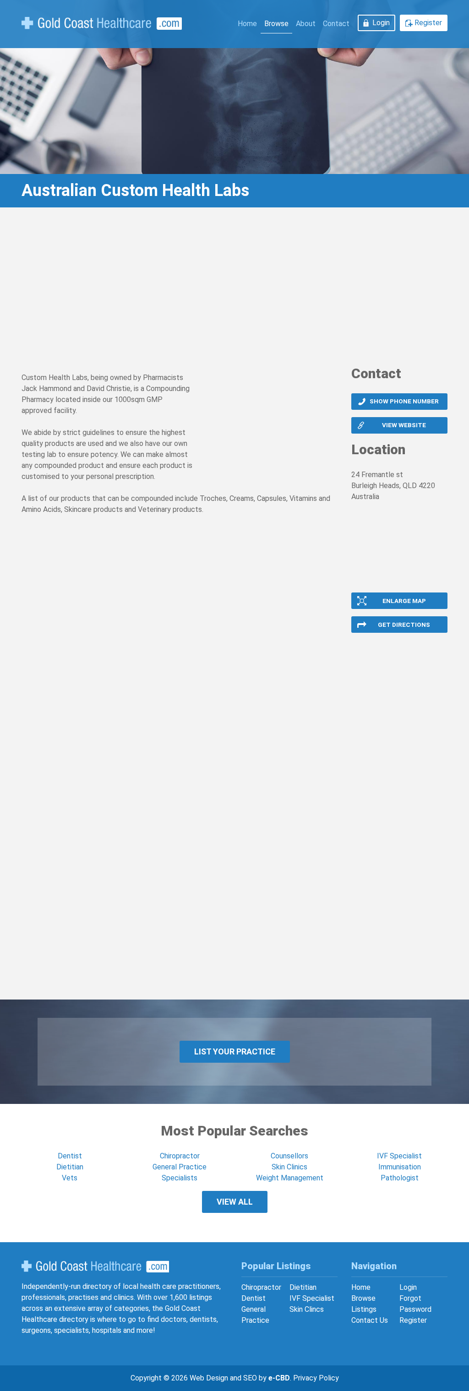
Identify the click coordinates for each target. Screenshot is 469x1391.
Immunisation (399, 1167)
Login (381, 22)
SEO (250, 1378)
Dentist (70, 1156)
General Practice (180, 1167)
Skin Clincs (306, 1309)
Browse (276, 23)
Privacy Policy (316, 1378)
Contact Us (369, 1320)
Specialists (179, 1178)
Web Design (209, 1378)
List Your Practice (234, 1051)
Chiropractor (180, 1156)
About (306, 23)
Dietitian (69, 1167)
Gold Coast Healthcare (95, 1266)
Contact (336, 23)
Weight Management (289, 1178)
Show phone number (404, 401)
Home (247, 23)
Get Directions (404, 624)
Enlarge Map (404, 600)
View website (404, 425)
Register (428, 22)
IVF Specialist (399, 1156)
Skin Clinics (289, 1167)
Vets (69, 1178)
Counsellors (289, 1156)
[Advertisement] (234, 290)
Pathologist (400, 1178)
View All (235, 1201)
